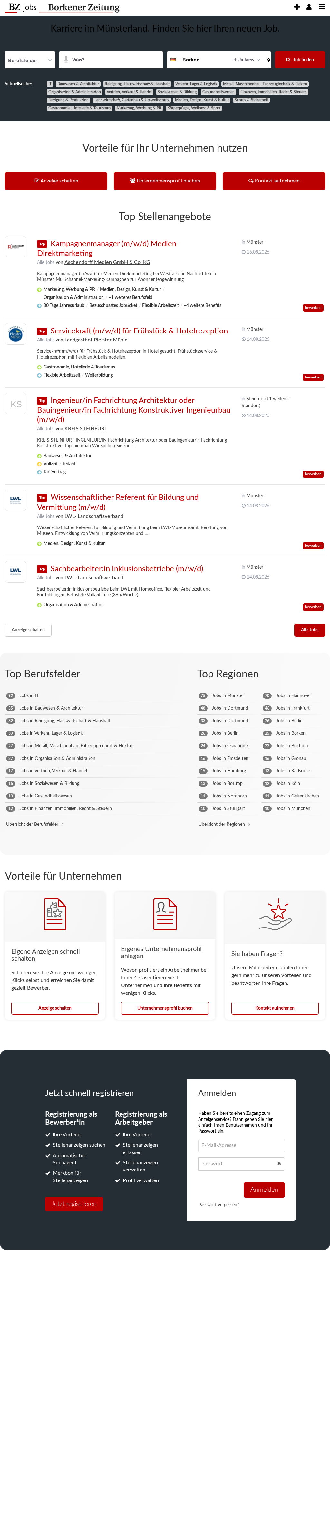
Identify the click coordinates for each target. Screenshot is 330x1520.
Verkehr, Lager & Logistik (196, 84)
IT (50, 84)
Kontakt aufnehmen (275, 1008)
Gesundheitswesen (218, 92)
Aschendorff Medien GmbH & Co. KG (107, 262)
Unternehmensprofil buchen (165, 1008)
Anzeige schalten (28, 630)
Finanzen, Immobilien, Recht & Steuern (273, 92)
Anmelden (264, 1190)
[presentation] (296, 7)
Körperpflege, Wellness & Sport (193, 108)
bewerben (313, 308)
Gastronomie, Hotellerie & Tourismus (79, 108)
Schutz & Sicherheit (251, 100)
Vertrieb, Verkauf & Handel (129, 92)
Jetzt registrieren (74, 1204)
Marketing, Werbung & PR (139, 108)
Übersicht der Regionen (222, 824)
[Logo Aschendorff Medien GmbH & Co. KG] (15, 246)
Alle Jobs (45, 262)
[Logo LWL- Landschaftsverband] (15, 500)
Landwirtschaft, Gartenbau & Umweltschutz (131, 100)
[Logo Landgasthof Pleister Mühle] (15, 333)
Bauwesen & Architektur (78, 84)
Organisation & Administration (74, 92)
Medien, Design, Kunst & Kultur (202, 100)
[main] (165, 643)
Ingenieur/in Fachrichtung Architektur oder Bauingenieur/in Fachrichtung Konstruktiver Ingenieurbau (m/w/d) (133, 410)
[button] (267, 60)
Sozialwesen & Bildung (177, 92)
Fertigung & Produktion (68, 100)
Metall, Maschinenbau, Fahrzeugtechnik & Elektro (265, 84)
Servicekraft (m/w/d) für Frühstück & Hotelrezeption (139, 331)
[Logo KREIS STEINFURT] (15, 405)
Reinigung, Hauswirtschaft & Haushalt (137, 84)
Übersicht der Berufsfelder (32, 824)
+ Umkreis (244, 60)
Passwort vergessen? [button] (219, 1205)
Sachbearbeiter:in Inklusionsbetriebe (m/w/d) (127, 569)
